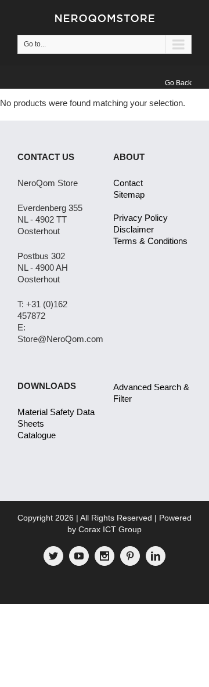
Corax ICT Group (110, 529)
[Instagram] (104, 556)
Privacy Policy (140, 218)
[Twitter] (53, 556)
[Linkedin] (155, 556)
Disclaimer (133, 229)
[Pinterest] (130, 556)
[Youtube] (79, 556)
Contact (128, 183)
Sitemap (129, 194)
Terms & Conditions (150, 241)
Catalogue (36, 435)
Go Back (178, 83)
